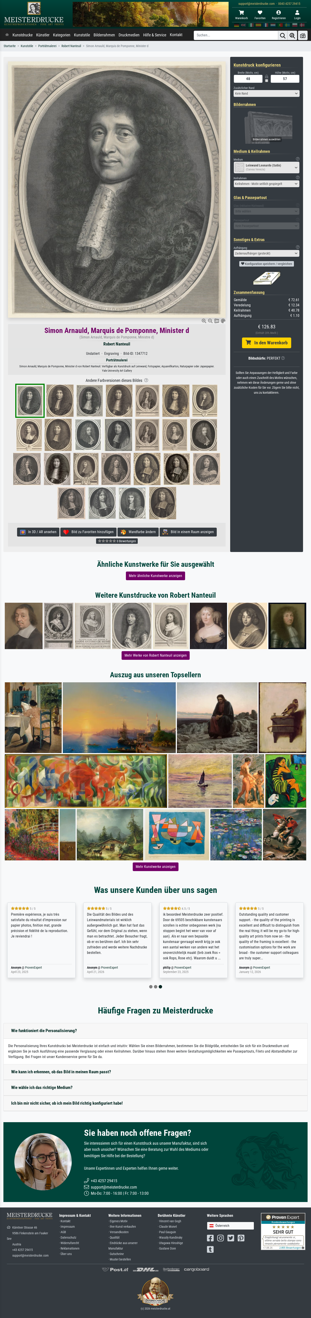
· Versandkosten (118, 1232)
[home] (7, 35)
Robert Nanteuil (71, 46)
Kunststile (82, 35)
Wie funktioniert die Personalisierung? (44, 1030)
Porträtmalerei (47, 46)
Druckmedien (129, 35)
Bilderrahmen (104, 35)
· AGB (62, 1232)
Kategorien (61, 35)
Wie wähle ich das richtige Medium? (42, 1087)
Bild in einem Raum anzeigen (191, 532)
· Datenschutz (67, 1238)
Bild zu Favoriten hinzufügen (91, 532)
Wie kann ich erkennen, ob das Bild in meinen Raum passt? (61, 1071)
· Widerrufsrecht (69, 1243)
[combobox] (267, 93)
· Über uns (65, 1254)
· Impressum (67, 1227)
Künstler (42, 35)
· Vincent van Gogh (169, 1221)
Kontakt (176, 35)
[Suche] (283, 35)
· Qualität (114, 1238)
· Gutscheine (116, 1254)
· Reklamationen (69, 1248)
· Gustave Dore (167, 1248)
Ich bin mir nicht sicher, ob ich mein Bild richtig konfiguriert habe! (67, 1103)
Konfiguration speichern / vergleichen (268, 264)
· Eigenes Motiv (117, 1221)
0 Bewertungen (126, 541)
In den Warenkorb (269, 342)
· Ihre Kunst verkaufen (122, 1227)
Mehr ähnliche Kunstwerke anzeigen (155, 576)
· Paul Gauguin (167, 1232)
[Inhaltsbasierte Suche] (292, 35)
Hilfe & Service (154, 35)
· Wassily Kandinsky (170, 1238)
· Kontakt (64, 1221)
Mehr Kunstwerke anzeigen (156, 866)
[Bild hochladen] (303, 35)
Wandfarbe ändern (141, 532)
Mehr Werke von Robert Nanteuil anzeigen (156, 655)
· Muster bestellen (119, 1259)
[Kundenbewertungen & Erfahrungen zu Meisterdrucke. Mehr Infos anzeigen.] (283, 1231)
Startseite (10, 46)
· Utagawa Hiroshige (170, 1243)
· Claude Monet (167, 1227)
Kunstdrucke (23, 35)
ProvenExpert (33, 968)
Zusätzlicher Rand (244, 88)
